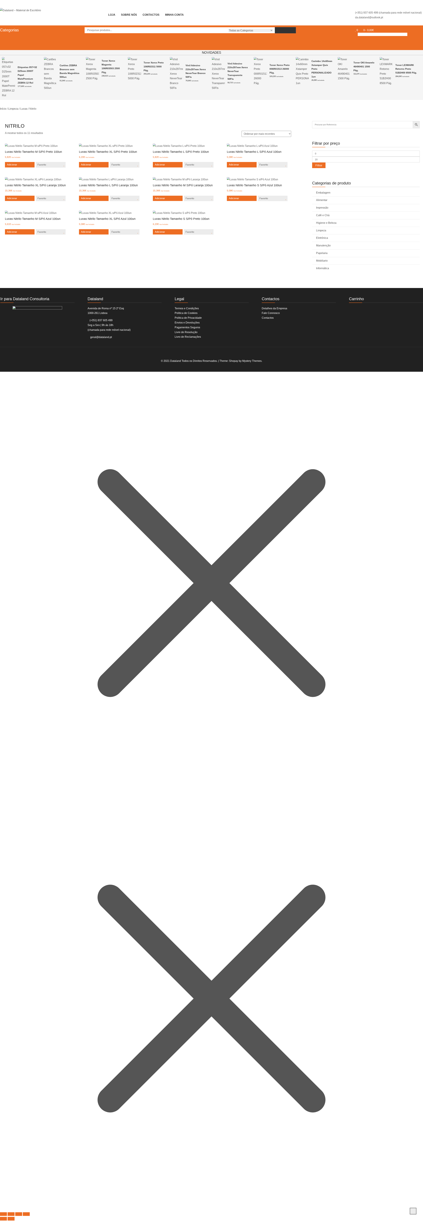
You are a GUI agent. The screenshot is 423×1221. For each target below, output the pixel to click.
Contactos (151, 14)
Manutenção (323, 245)
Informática (322, 268)
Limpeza (13, 108)
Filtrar (318, 165)
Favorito (42, 164)
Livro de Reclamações (188, 336)
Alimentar (321, 200)
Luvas (23, 108)
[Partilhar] (18, 1214)
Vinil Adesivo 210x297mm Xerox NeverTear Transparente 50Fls (238, 71)
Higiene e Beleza (326, 222)
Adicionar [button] (12, 164)
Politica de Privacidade (188, 317)
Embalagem (323, 192)
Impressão (322, 207)
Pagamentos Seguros (187, 327)
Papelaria (321, 253)
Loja (111, 14)
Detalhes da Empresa (274, 308)
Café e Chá (322, 215)
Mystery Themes (252, 360)
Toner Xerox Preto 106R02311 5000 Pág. (154, 66)
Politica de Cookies (186, 313)
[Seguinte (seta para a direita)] (11, 1219)
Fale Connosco (271, 313)
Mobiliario (322, 260)
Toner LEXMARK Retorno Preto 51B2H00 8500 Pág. (406, 69)
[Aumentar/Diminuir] (3, 1214)
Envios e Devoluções (187, 322)
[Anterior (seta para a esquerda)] (3, 1219)
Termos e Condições (187, 308)
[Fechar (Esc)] (26, 1214)
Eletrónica (322, 237)
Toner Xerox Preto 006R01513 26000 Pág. (279, 69)
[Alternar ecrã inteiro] (11, 1214)
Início (3, 108)
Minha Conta (174, 14)
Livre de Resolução (186, 332)
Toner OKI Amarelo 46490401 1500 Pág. (363, 66)
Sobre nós (129, 14)
